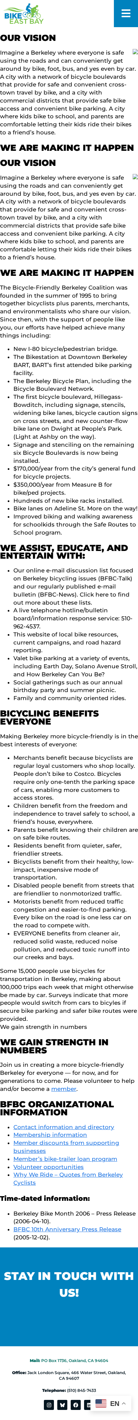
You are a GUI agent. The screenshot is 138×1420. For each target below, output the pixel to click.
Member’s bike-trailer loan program (65, 1159)
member (63, 1089)
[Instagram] (49, 1405)
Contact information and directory (63, 1127)
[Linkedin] (89, 1405)
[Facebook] (76, 1405)
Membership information (50, 1134)
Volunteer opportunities (48, 1167)
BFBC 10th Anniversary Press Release (67, 1229)
